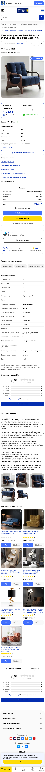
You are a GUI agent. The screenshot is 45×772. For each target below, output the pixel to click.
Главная (3, 24)
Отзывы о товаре (13, 669)
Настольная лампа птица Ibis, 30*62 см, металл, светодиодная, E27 (10, 610)
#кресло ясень (20, 266)
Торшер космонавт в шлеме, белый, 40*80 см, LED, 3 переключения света (32, 572)
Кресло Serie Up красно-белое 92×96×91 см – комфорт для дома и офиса (10, 649)
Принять (22, 761)
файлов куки (6, 758)
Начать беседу (24, 240)
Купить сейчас (24, 218)
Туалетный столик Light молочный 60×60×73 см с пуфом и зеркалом (11, 572)
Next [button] (42, 77)
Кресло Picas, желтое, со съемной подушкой (31, 532)
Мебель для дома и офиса (28, 24)
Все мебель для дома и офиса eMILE (14, 177)
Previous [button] (3, 77)
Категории (13, 24)
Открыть (39, 3)
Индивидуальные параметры (24, 152)
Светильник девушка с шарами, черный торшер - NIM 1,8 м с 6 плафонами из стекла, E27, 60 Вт (33, 610)
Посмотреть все (7, 147)
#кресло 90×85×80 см (36, 266)
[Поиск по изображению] (37, 17)
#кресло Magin (7, 266)
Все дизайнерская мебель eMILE (13, 173)
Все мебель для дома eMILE (11, 166)
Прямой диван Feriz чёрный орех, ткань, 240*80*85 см (11, 532)
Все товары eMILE (7, 162)
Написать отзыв (22, 404)
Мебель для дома (10, 27)
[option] (22, 77)
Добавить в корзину (24, 213)
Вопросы (35, 669)
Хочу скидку (38, 58)
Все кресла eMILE (7, 169)
